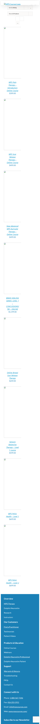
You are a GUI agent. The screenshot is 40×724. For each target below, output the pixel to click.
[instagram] (12, 716)
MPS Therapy (9, 604)
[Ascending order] (31, 8)
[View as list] (18, 23)
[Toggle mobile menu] (35, 4)
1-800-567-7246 (16, 698)
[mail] (23, 716)
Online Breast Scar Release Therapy (12, 375)
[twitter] (8, 716)
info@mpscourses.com (18, 707)
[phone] (27, 716)
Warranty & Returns (12, 671)
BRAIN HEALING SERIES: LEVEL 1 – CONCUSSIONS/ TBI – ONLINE (12, 303)
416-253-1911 (13, 702)
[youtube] (16, 716)
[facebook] (5, 716)
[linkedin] (19, 716)
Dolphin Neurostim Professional (17, 657)
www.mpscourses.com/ (18, 711)
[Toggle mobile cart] (31, 4)
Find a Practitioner (11, 627)
